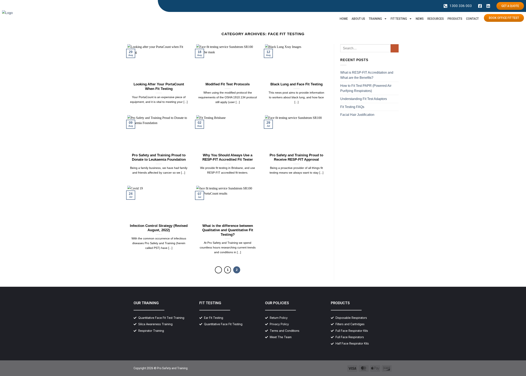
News (420, 18)
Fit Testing (399, 18)
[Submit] (395, 48)
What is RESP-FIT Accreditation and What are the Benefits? (366, 75)
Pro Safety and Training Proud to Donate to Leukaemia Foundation (159, 157)
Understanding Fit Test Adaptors (363, 99)
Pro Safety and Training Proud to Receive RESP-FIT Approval (296, 157)
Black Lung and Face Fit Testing (296, 84)
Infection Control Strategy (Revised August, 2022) (159, 228)
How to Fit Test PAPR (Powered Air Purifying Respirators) (365, 88)
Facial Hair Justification (357, 114)
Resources (435, 18)
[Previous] (218, 269)
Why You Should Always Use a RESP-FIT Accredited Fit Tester (227, 157)
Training (375, 18)
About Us (358, 18)
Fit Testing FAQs (352, 107)
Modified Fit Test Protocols (227, 84)
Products (455, 18)
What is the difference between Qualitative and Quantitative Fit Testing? (227, 230)
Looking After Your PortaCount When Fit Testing (159, 86)
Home (344, 18)
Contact (472, 18)
